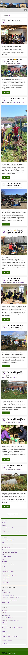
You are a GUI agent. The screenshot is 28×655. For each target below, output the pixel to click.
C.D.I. (3, 549)
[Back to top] (25, 652)
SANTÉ (3, 566)
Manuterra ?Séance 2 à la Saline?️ (14, 466)
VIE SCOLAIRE (5, 574)
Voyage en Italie (5, 582)
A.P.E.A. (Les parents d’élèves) (8, 564)
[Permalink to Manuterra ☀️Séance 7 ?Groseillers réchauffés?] (14, 245)
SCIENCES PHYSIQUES (7, 640)
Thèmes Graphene (11, 653)
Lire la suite (6, 92)
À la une (18, 21)
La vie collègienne (6, 577)
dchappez (9, 21)
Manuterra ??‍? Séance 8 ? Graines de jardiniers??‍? (14, 184)
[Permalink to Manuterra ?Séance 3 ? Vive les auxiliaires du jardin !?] (14, 434)
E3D (20, 21)
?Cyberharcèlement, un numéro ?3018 (9, 600)
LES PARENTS (5, 561)
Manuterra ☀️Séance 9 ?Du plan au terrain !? (15, 60)
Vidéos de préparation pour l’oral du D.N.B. (11, 531)
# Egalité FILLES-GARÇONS (7, 539)
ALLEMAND (4, 610)
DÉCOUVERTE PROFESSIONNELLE (9, 552)
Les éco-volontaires (7, 556)
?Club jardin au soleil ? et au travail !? (15, 99)
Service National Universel (7, 527)
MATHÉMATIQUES (6, 633)
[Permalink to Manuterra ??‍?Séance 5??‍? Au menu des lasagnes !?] (14, 340)
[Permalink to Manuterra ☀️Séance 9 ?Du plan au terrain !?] (14, 71)
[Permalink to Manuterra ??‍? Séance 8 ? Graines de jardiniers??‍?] (14, 198)
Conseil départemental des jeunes (10, 575)
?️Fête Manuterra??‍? (13, 20)
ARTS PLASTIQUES (19, 282)
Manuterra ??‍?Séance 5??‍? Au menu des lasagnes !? (15, 326)
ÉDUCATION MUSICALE (7, 617)
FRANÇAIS (4, 625)
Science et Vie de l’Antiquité (7, 571)
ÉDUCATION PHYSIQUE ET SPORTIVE (10, 620)
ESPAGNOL (4, 622)
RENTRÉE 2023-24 (6, 592)
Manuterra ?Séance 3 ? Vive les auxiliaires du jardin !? (15, 420)
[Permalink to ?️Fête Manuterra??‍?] (14, 34)
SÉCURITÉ (4, 569)
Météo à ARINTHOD (6, 602)
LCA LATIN (4, 631)
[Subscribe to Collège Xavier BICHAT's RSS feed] (1, 1)
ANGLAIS (4, 612)
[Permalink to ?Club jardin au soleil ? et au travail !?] (14, 133)
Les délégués (6, 579)
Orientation (4, 522)
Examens (4, 525)
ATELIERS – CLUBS (6, 547)
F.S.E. (3, 559)
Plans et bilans (6, 638)
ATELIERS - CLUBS (19, 102)
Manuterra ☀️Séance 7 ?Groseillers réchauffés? (14, 231)
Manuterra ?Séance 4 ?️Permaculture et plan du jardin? (14, 374)
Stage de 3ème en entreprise (8, 595)
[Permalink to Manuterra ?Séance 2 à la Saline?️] (14, 481)
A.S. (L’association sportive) (7, 544)
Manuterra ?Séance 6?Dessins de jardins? (13, 279)
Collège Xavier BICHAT (6, 10)
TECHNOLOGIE (5, 643)
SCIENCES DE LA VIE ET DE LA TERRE (10, 636)
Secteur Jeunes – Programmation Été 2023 (10, 597)
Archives (4, 530)
